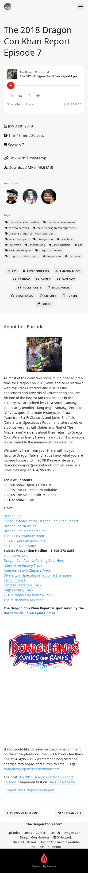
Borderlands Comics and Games (29, 613)
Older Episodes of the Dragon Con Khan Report (41, 521)
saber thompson (18, 239)
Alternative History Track (23, 565)
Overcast (68, 279)
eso (79, 244)
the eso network (18, 228)
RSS (14, 271)
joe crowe (14, 244)
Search (55, 833)
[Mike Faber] (48, 197)
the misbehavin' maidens (23, 222)
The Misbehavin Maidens (23, 600)
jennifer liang (36, 244)
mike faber (67, 239)
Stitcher (50, 295)
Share (46, 304)
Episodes (14, 833)
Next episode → (69, 813)
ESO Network (62, 837)
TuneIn (72, 295)
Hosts (28, 833)
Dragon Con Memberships (24, 531)
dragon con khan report (23, 256)
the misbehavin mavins (60, 222)
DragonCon (13, 516)
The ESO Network (61, 782)
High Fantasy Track (18, 590)
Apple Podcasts (38, 271)
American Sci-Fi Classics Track (27, 570)
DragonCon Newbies (20, 526)
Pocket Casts (32, 287)
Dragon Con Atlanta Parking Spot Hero (34, 560)
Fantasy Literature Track (22, 585)
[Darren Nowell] (30, 197)
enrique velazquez (19, 250)
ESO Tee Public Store (20, 545)
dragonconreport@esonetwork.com (31, 769)
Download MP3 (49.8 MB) (30, 167)
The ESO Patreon (24, 842)
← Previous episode (22, 813)
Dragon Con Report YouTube (60, 842)
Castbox (24, 279)
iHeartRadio (24, 295)
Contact (41, 833)
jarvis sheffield (61, 244)
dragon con (53, 256)
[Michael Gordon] (11, 197)
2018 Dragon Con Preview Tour (28, 595)
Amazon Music (70, 271)
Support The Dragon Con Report (29, 790)
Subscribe (54, 847)
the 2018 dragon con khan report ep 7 (32, 233)
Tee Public (37, 847)
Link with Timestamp (27, 158)
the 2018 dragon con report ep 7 (56, 228)
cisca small (74, 256)
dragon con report (50, 250)
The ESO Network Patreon (24, 536)
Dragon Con (72, 833)
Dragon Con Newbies (35, 837)
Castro (46, 279)
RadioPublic (61, 287)
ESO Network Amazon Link (24, 540)
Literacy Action (15, 555)
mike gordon (44, 239)
